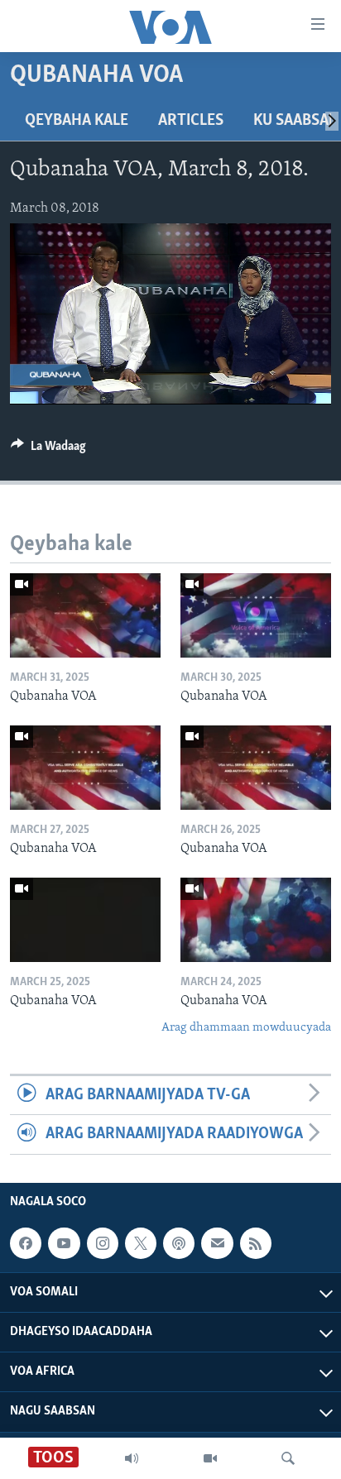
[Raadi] (288, 1458)
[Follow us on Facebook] (25, 1243)
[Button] (48, 450)
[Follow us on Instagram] (102, 1243)
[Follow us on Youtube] (63, 1243)
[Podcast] (179, 1243)
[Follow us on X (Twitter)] (140, 1243)
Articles (190, 120)
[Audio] (131, 1458)
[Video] (210, 1458)
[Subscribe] (217, 1243)
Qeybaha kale (76, 120)
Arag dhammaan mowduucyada (246, 1028)
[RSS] (255, 1243)
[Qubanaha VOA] (85, 615)
